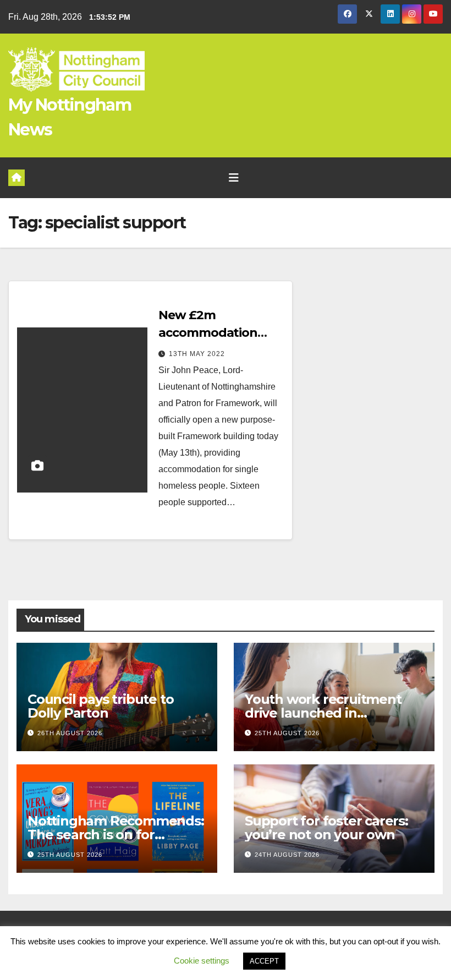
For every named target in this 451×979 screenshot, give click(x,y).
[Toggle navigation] (234, 177)
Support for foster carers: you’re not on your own (326, 828)
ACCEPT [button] (264, 961)
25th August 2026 (287, 733)
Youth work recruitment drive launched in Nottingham (323, 713)
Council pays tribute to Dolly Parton (100, 706)
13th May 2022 (197, 354)
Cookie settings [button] (201, 960)
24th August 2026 (287, 854)
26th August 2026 (69, 733)
